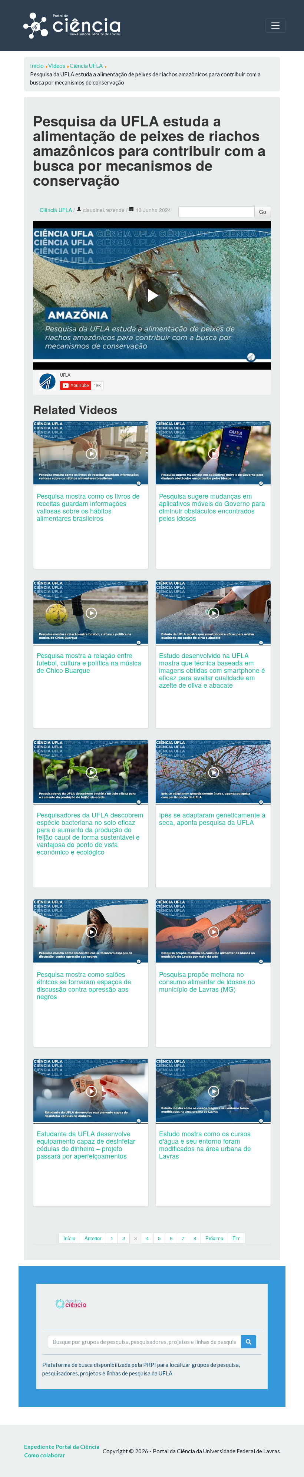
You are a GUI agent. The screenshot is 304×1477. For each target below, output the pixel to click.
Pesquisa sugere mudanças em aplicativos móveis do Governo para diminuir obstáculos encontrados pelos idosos (212, 507)
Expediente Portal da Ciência (61, 1446)
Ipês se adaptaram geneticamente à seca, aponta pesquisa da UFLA (212, 818)
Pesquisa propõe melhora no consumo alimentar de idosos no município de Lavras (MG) (207, 981)
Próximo (214, 1238)
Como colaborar (44, 1455)
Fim (236, 1238)
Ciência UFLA (56, 210)
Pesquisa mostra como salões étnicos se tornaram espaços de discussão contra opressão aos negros (84, 985)
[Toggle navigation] (275, 26)
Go (262, 211)
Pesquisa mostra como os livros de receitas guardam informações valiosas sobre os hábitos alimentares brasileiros (88, 507)
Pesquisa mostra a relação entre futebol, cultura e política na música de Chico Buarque (89, 663)
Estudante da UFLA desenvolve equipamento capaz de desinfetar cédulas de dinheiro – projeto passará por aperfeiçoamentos (86, 1144)
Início (69, 1238)
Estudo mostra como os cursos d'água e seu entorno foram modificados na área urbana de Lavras (205, 1144)
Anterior (93, 1238)
